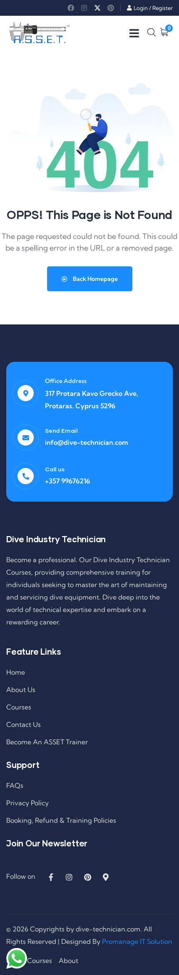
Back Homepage (95, 279)
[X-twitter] (97, 8)
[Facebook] (70, 8)
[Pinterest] (110, 8)
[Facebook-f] (51, 877)
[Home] (39, 32)
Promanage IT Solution (137, 941)
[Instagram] (84, 8)
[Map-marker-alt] (106, 877)
